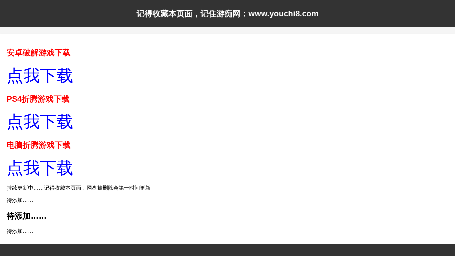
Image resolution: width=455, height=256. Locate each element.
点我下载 (40, 75)
